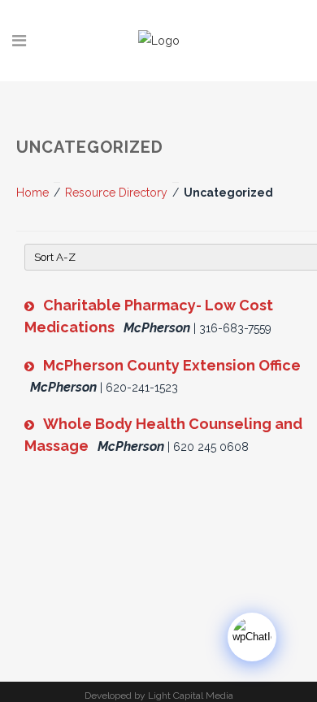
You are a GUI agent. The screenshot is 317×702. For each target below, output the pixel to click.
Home (32, 192)
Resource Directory (116, 192)
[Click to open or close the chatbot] (252, 637)
